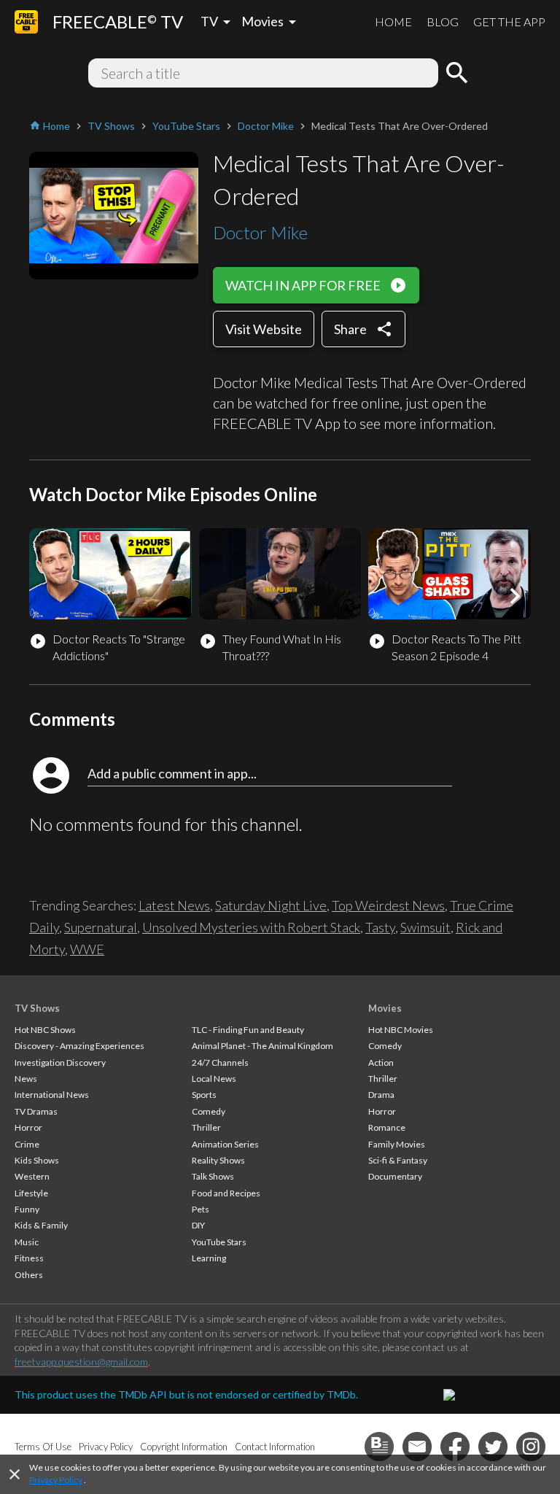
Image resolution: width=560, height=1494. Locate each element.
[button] (515, 596)
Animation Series (225, 1144)
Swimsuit (425, 927)
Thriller (206, 1127)
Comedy (208, 1111)
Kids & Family (41, 1225)
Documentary (395, 1176)
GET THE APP (509, 21)
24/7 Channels (220, 1062)
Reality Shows (218, 1160)
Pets (200, 1209)
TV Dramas (36, 1111)
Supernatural (100, 927)
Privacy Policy (55, 1479)
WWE (87, 949)
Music (27, 1241)
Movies (385, 1008)
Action (381, 1062)
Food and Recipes (226, 1193)
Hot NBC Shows (45, 1029)
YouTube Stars (219, 1241)
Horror (28, 1127)
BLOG (443, 21)
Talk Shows (213, 1176)
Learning (209, 1258)
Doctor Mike (260, 232)
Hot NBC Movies (400, 1029)
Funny (27, 1209)
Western (32, 1176)
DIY (198, 1225)
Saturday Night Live (271, 905)
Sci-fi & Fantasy (397, 1160)
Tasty (380, 927)
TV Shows (37, 1008)
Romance (386, 1127)
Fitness (29, 1258)
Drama (381, 1094)
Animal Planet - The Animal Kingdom (262, 1045)
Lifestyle (31, 1193)
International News (52, 1094)
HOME (393, 21)
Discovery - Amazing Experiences (79, 1045)
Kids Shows (37, 1160)
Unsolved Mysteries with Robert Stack (251, 927)
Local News (214, 1078)
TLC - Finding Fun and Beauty (248, 1029)
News (26, 1078)
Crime (27, 1144)
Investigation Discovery (60, 1062)
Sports (204, 1094)
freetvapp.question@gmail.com (81, 1361)
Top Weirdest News (388, 905)
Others (29, 1274)
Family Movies (396, 1144)
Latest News (174, 905)
